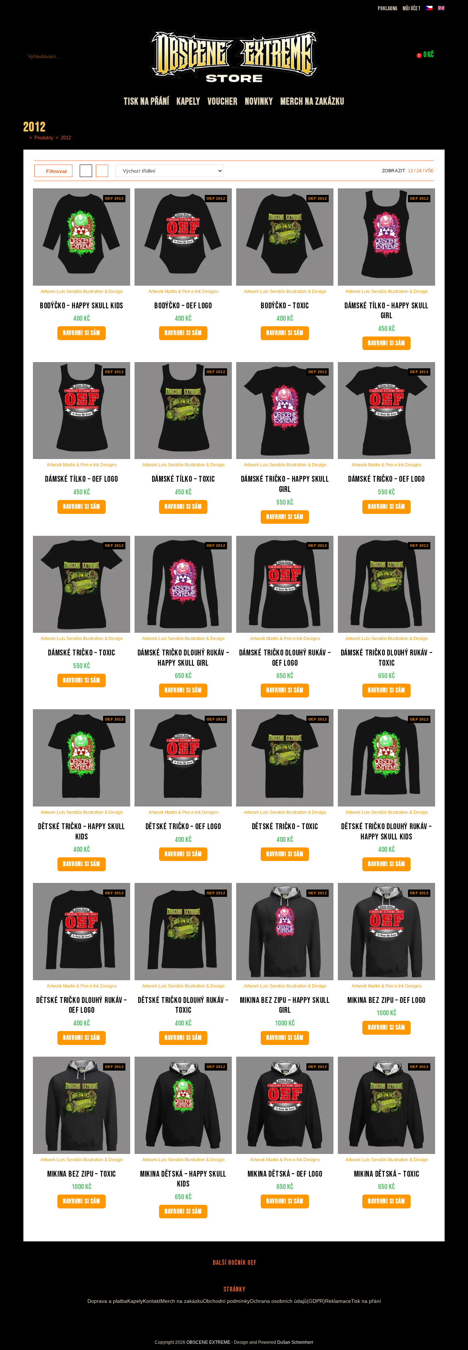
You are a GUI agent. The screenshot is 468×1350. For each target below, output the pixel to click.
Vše (429, 170)
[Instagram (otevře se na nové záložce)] (44, 8)
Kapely (135, 1301)
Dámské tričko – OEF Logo (386, 479)
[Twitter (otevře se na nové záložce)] (62, 8)
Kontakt (152, 1301)
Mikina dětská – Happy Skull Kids (183, 1179)
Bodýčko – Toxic (285, 306)
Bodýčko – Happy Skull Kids (81, 306)
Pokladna (387, 8)
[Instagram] (227, 1318)
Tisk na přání (366, 1301)
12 (410, 170)
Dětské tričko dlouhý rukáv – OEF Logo (81, 1006)
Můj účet (411, 8)
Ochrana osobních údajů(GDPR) (287, 1301)
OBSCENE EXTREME (208, 1342)
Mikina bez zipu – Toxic (81, 1174)
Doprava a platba (107, 1301)
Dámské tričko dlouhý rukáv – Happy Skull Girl (183, 658)
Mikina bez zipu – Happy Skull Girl (284, 1006)
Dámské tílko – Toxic (183, 479)
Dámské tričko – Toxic (81, 653)
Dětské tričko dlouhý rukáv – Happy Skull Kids (386, 832)
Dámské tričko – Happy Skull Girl (285, 484)
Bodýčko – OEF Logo (183, 306)
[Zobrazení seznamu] (102, 171)
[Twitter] (247, 1318)
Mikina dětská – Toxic (386, 1174)
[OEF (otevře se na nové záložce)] (27, 8)
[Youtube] (236, 1318)
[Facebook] (218, 1318)
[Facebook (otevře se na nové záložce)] (36, 8)
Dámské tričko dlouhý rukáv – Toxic (387, 658)
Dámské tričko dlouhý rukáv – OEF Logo (285, 658)
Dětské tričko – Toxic (285, 827)
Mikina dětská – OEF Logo (285, 1174)
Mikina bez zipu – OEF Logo (386, 1000)
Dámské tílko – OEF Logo (81, 479)
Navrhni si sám (81, 333)
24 (419, 170)
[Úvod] (25, 137)
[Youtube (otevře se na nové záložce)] (53, 8)
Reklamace (338, 1301)
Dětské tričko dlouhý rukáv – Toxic (183, 1006)
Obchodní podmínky (226, 1301)
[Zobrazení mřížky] (86, 171)
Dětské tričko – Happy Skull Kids (81, 832)
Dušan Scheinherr (295, 1342)
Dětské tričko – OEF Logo (183, 827)
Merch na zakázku (182, 1301)
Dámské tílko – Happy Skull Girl (386, 311)
